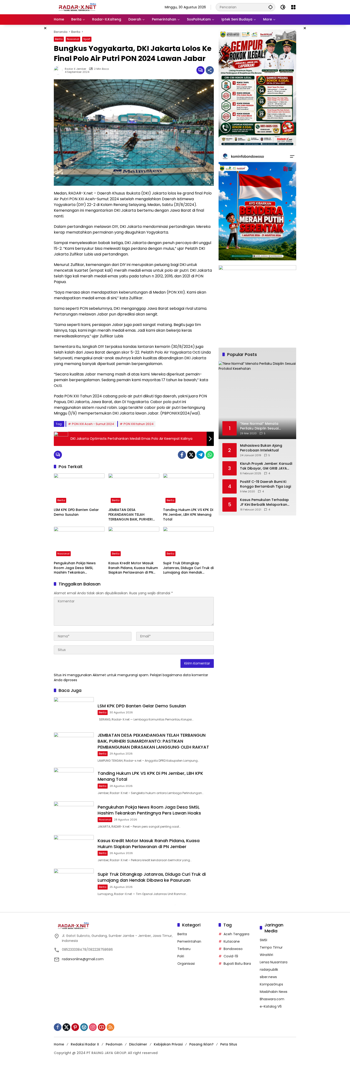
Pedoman (114, 1044)
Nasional (73, 39)
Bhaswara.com (272, 999)
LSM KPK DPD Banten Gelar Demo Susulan (76, 512)
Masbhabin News (273, 991)
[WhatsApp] (210, 455)
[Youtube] (101, 1027)
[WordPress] (84, 1027)
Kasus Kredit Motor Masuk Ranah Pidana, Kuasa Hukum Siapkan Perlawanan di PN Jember (133, 568)
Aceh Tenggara (236, 934)
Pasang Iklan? (201, 1044)
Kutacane (232, 941)
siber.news (268, 977)
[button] (270, 7)
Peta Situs (228, 1044)
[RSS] (110, 1027)
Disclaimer (138, 1044)
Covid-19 (231, 956)
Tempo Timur (271, 947)
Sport (86, 39)
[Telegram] (200, 455)
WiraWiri (266, 954)
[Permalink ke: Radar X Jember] (59, 70)
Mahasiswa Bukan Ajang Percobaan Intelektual (261, 448)
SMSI (263, 940)
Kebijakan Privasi (168, 1044)
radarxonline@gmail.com (83, 959)
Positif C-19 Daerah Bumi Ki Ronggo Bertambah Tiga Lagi (265, 484)
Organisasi (186, 963)
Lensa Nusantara (273, 962)
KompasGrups (271, 984)
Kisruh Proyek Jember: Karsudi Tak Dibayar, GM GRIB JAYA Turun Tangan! (266, 466)
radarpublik (269, 969)
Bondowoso (233, 948)
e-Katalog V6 (271, 1006)
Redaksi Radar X (85, 1044)
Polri (180, 956)
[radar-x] (77, 7)
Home (59, 1044)
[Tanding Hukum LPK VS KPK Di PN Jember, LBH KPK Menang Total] (188, 489)
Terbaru (183, 948)
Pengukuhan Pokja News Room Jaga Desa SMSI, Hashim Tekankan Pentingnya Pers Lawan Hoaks (75, 568)
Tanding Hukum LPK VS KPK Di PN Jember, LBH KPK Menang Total (188, 514)
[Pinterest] (75, 1027)
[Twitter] (191, 455)
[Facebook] (182, 455)
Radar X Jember (75, 69)
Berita (59, 39)
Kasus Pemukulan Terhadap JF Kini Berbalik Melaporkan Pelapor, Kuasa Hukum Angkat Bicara (264, 502)
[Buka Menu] (293, 7)
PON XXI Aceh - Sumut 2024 (93, 424)
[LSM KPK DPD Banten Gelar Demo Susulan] (79, 489)
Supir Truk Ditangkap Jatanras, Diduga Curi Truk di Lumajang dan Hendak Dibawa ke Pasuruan (188, 568)
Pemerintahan (189, 941)
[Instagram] (93, 1027)
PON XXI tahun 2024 (139, 424)
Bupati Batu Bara (237, 963)
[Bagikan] (210, 70)
